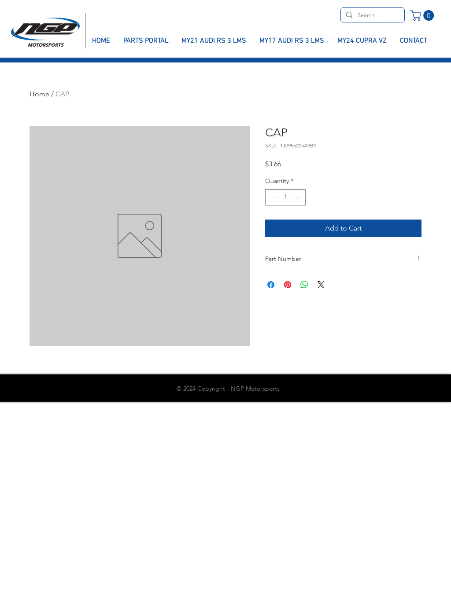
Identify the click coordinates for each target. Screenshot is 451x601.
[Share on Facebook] (271, 284)
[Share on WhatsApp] (304, 284)
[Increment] (298, 197)
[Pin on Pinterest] (287, 284)
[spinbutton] (285, 197)
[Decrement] (271, 197)
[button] (423, 15)
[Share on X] (321, 284)
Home (39, 94)
